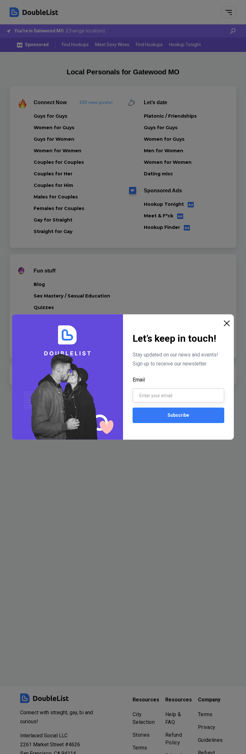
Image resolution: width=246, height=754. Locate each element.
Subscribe (178, 415)
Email (139, 379)
